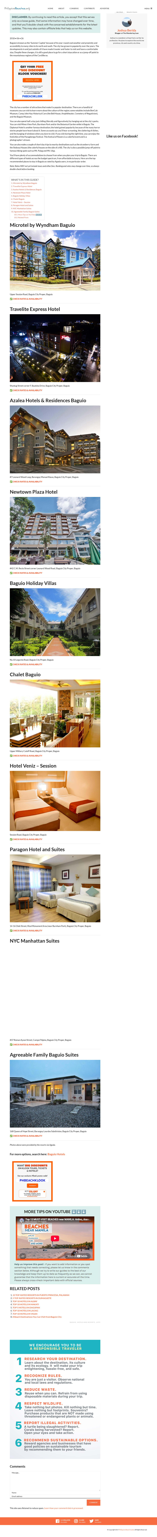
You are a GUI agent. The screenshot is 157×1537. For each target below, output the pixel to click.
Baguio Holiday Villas (21, 196)
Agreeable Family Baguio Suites (27, 212)
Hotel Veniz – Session (21, 202)
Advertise (104, 8)
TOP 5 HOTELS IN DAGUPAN (26, 1307)
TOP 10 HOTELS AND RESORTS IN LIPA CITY (92, 1337)
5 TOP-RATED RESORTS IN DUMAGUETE (32, 1298)
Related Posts (23, 217)
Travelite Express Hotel (22, 186)
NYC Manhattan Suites (22, 208)
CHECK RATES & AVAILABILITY (27, 299)
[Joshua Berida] (127, 23)
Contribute (89, 8)
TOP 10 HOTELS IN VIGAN (25, 1314)
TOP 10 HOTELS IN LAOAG (25, 1310)
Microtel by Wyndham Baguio (25, 183)
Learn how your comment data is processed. (63, 1508)
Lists (98, 1322)
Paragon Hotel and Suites (23, 205)
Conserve (74, 8)
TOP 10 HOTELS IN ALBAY (25, 1301)
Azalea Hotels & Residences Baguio (27, 189)
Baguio (73, 1322)
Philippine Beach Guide (126, 1530)
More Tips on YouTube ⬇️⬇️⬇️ (30, 215)
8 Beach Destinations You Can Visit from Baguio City (37, 1317)
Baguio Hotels (56, 1154)
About (61, 8)
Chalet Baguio (18, 199)
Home (50, 8)
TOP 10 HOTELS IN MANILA (98, 1337)
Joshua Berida (126, 30)
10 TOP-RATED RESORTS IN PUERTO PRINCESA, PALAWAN (41, 1295)
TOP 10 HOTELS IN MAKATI (26, 1304)
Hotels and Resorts (86, 1322)
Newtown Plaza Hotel (21, 193)
